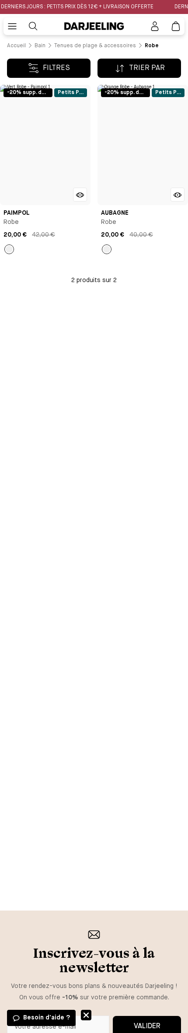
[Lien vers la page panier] (176, 26)
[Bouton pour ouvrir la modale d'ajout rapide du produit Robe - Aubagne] (178, 195)
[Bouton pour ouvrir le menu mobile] (12, 26)
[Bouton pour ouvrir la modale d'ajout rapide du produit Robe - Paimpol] (80, 195)
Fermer (86, 1015)
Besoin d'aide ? (46, 1018)
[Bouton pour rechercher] (33, 26)
